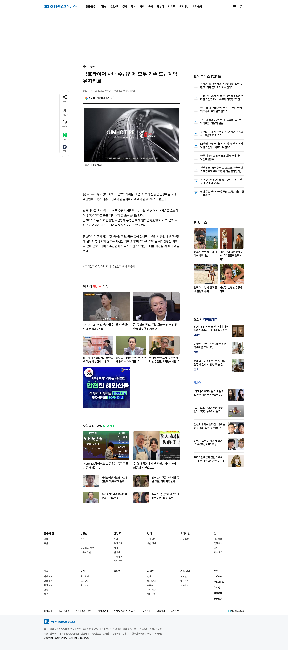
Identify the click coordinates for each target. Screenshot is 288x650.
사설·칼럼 (184, 539)
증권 (46, 543)
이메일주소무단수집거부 (125, 611)
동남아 (160, 6)
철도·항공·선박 (87, 548)
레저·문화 (151, 594)
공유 (64, 101)
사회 (142, 6)
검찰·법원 (48, 581)
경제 (124, 6)
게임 (116, 548)
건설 (82, 543)
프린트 (64, 126)
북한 (216, 548)
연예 (149, 576)
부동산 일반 (85, 552)
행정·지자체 (49, 585)
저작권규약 (103, 611)
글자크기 (65, 115)
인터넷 (117, 552)
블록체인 (118, 556)
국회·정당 (218, 543)
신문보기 (218, 598)
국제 (150, 6)
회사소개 (48, 611)
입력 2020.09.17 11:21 (101, 91)
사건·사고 (48, 576)
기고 (182, 543)
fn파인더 (184, 576)
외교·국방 (218, 552)
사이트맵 (175, 611)
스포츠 (150, 585)
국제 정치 (84, 581)
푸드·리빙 (151, 589)
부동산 (103, 6)
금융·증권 (91, 6)
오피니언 (183, 6)
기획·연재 (197, 6)
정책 (82, 539)
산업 (116, 539)
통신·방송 (118, 543)
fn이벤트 (218, 587)
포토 (216, 570)
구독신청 (147, 611)
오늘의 (206, 319)
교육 (46, 589)
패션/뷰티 (151, 581)
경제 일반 (151, 539)
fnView (218, 576)
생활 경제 (151, 543)
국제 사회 (84, 585)
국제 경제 (84, 576)
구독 (64, 140)
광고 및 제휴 (63, 611)
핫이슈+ (184, 585)
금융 (46, 539)
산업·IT (114, 6)
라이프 (171, 6)
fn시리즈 (184, 581)
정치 (133, 6)
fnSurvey (219, 581)
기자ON (218, 593)
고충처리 (161, 611)
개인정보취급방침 (84, 611)
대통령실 (218, 539)
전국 (92, 66)
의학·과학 (118, 561)
